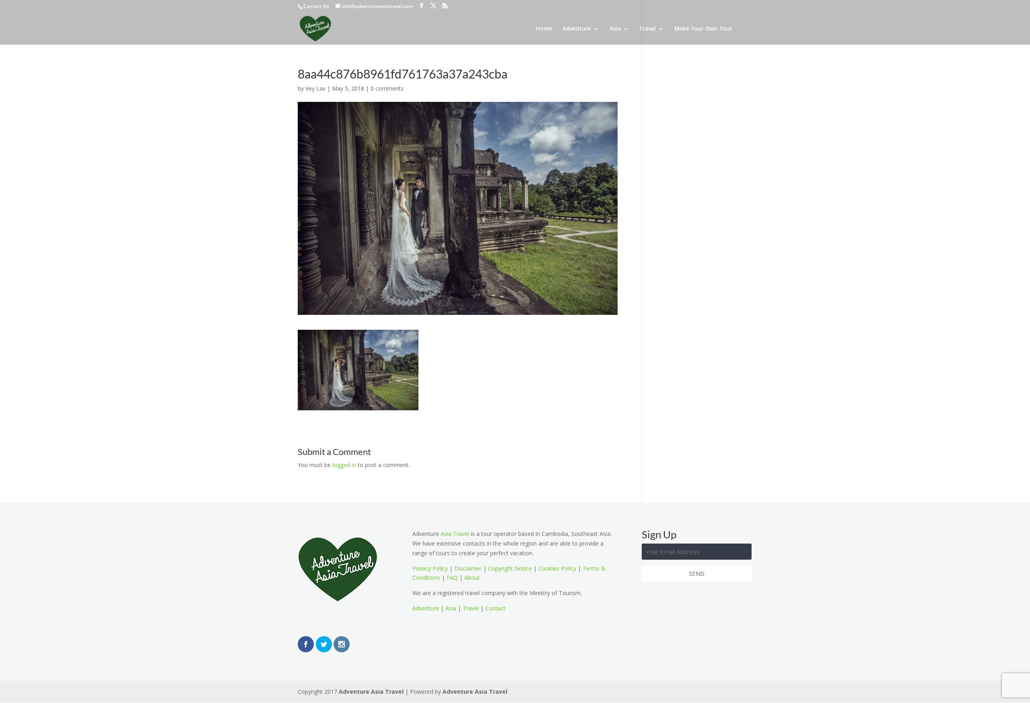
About (472, 577)
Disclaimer (468, 568)
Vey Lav (315, 88)
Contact (495, 608)
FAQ (452, 577)
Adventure (576, 29)
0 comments (387, 88)
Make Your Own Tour (703, 29)
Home (544, 29)
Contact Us (316, 6)
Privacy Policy (430, 568)
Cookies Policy (557, 568)
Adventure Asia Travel (371, 691)
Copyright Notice (510, 568)
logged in (344, 465)
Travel (647, 29)
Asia (615, 29)
